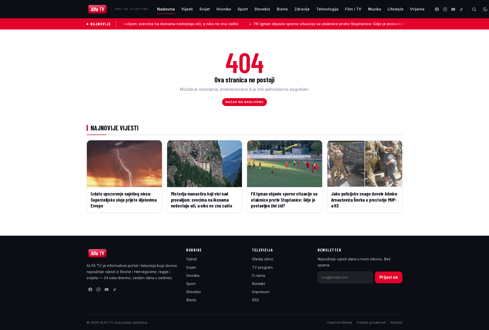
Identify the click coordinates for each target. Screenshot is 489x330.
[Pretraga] (474, 9)
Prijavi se (388, 277)
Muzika (374, 9)
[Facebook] (436, 9)
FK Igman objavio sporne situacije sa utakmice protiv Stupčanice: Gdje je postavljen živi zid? (320, 24)
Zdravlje (302, 9)
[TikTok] (461, 9)
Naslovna (166, 9)
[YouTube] (453, 9)
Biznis (282, 9)
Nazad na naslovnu (244, 102)
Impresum (260, 292)
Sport (243, 9)
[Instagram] (445, 9)
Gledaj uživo (262, 259)
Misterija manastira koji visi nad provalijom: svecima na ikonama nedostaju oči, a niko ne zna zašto (131, 24)
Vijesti (187, 9)
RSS (255, 300)
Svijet (204, 9)
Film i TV (353, 9)
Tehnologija (327, 9)
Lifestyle (395, 9)
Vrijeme (417, 9)
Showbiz (262, 9)
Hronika (223, 9)
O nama (258, 275)
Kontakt (258, 283)
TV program (262, 267)
